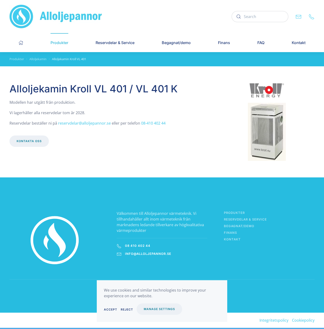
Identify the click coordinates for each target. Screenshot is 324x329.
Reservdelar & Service (115, 42)
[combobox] (259, 16)
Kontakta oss (29, 141)
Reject (127, 309)
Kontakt (298, 42)
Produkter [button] (59, 42)
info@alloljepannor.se (148, 254)
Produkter (234, 213)
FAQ (260, 42)
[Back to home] (56, 16)
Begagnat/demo (176, 42)
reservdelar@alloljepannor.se (84, 123)
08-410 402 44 (153, 123)
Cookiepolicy (303, 320)
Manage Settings (159, 309)
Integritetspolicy (273, 320)
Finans (224, 42)
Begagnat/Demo (239, 226)
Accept (110, 309)
